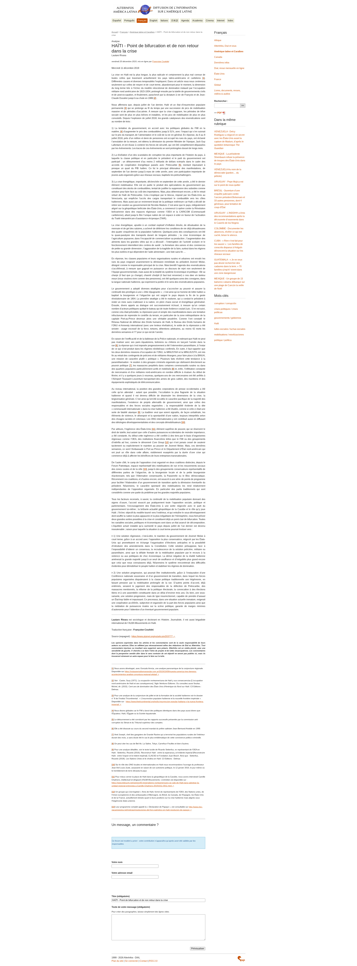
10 (183, 422)
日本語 (174, 20)
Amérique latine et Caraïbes (142, 32)
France (217, 79)
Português (129, 20)
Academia (197, 20)
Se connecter (131, 961)
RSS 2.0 (153, 961)
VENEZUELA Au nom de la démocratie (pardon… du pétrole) (227, 172)
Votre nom (117, 862)
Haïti (216, 323)
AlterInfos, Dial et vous (225, 46)
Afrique (217, 40)
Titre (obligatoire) (121, 896)
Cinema (210, 20)
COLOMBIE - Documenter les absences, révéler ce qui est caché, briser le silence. (228, 231)
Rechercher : (221, 101)
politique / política (222, 340)
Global (217, 85)
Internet (220, 20)
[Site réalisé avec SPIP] (241, 959)
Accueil (115, 32)
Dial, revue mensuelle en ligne (229, 68)
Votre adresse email (122, 873)
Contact (143, 961)
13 (145, 469)
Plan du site (117, 961)
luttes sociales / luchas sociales (229, 329)
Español (117, 20)
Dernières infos (221, 62)
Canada (218, 57)
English (153, 20)
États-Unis (219, 74)
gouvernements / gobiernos (227, 318)
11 (153, 429)
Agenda (185, 20)
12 (167, 442)
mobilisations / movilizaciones (229, 334)
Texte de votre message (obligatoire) (131, 907)
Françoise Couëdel (160, 61)
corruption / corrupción (225, 303)
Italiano (164, 20)
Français (142, 20)
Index (230, 20)
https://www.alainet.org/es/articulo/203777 (152, 636)
